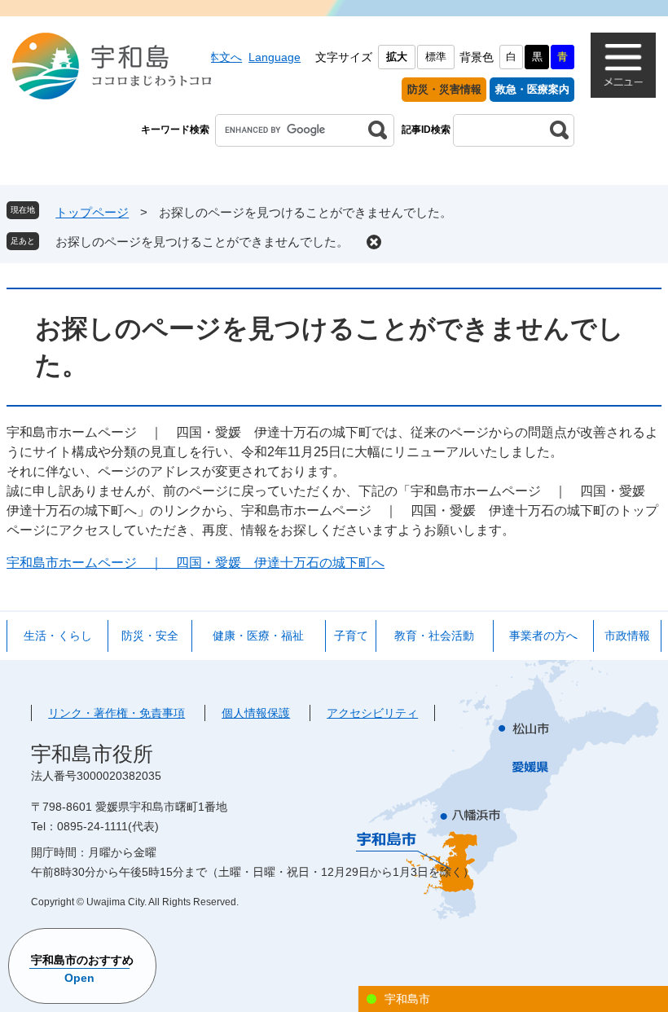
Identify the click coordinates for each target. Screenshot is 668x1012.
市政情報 (627, 635)
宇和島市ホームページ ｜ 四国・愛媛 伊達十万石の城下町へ (196, 563)
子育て (351, 635)
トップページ (92, 212)
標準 (435, 57)
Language (274, 57)
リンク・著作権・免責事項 (116, 712)
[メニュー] (623, 65)
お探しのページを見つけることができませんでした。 (202, 242)
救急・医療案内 (532, 89)
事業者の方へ (543, 635)
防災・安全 (149, 635)
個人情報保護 (256, 712)
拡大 (396, 57)
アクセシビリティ (372, 712)
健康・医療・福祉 (258, 635)
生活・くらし (58, 635)
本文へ (225, 57)
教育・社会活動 (434, 635)
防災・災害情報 (444, 89)
